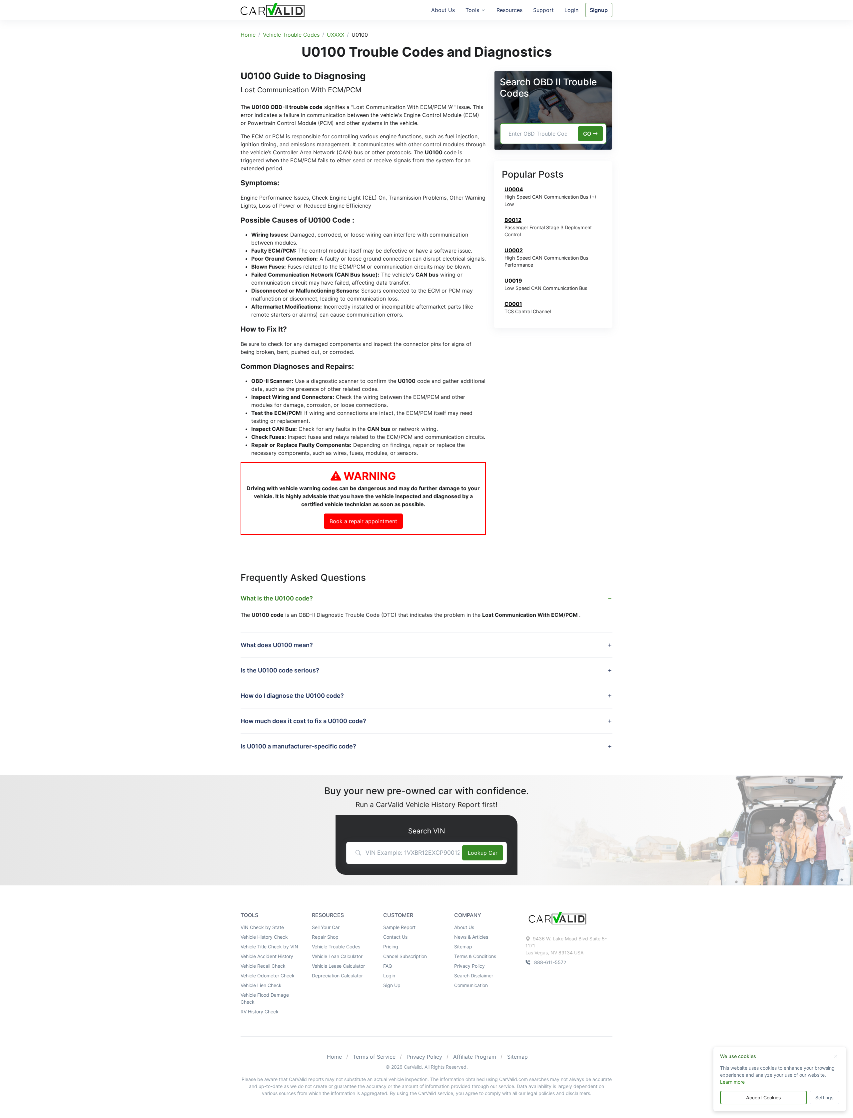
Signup (599, 10)
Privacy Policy (469, 966)
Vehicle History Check (264, 937)
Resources (509, 10)
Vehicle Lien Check (261, 985)
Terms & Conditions (475, 956)
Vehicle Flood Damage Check (265, 998)
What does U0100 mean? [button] (277, 644)
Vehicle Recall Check (263, 966)
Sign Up (392, 985)
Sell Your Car (326, 927)
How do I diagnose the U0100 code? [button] (292, 695)
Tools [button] (472, 10)
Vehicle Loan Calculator (337, 956)
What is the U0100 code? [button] (277, 598)
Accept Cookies (763, 1097)
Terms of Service (374, 1056)
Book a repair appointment (363, 521)
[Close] (835, 1056)
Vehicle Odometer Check (268, 975)
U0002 (513, 250)
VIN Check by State (262, 927)
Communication (471, 985)
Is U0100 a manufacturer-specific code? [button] (298, 746)
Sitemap (463, 946)
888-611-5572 (550, 962)
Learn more (732, 1082)
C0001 (513, 304)
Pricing (390, 946)
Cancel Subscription (405, 956)
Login (571, 10)
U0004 (513, 189)
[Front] (273, 9)
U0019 (513, 280)
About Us (443, 10)
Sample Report (399, 927)
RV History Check (260, 1011)
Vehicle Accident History (267, 956)
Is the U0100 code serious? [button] (280, 670)
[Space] (557, 918)
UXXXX (335, 34)
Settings (824, 1097)
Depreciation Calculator (337, 975)
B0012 (512, 220)
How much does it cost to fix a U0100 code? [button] (303, 720)
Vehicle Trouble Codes (291, 34)
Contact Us (395, 937)
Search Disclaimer (473, 975)
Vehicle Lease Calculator (338, 966)
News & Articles (471, 937)
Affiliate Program (474, 1056)
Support (543, 10)
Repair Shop (325, 937)
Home (248, 34)
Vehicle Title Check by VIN (269, 946)
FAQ (387, 966)
